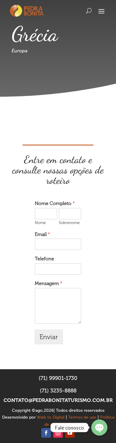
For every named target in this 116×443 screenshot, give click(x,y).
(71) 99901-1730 (58, 378)
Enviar (49, 337)
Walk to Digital (51, 417)
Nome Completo (55, 203)
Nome (40, 222)
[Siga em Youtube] (70, 433)
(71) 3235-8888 (58, 390)
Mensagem (48, 283)
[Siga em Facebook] (46, 433)
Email (42, 234)
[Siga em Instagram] (58, 433)
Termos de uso (82, 417)
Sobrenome (69, 222)
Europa (19, 51)
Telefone (44, 259)
